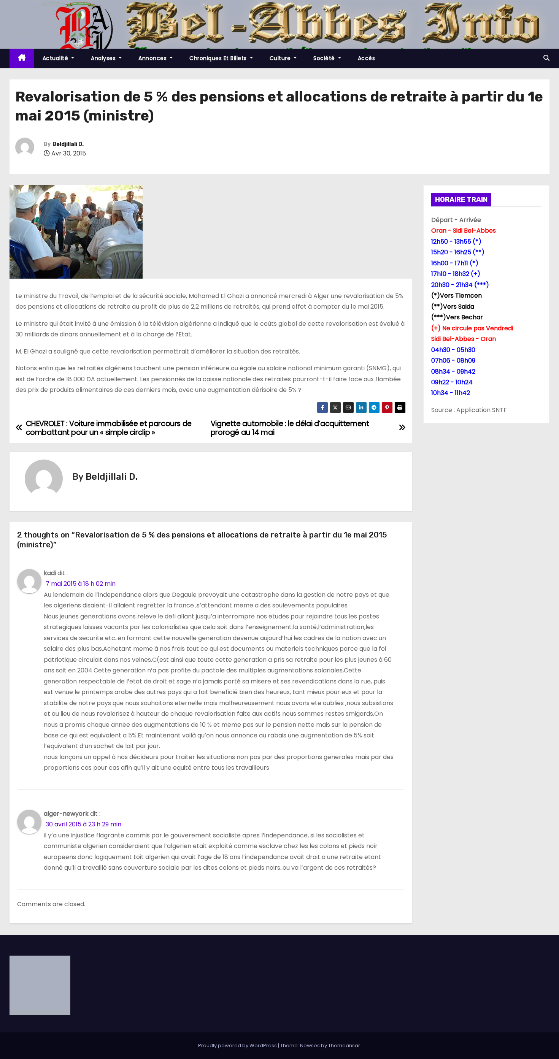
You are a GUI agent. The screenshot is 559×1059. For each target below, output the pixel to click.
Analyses (104, 58)
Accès (366, 58)
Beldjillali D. (68, 144)
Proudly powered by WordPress (238, 1045)
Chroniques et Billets (218, 58)
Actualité (56, 58)
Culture (281, 58)
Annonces (153, 58)
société (325, 58)
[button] (546, 58)
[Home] (22, 58)
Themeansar (344, 1045)
